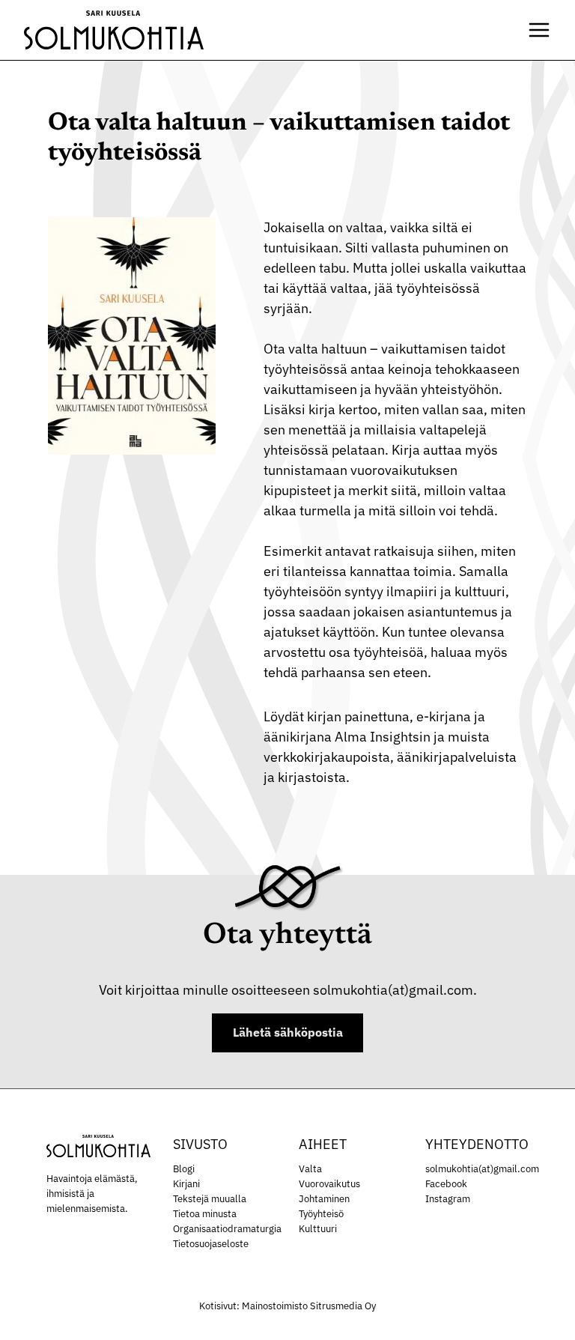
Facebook (446, 1183)
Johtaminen (324, 1198)
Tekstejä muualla (209, 1198)
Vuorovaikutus (329, 1183)
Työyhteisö (321, 1213)
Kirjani (186, 1183)
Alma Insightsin (383, 736)
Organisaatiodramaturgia (227, 1228)
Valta (310, 1168)
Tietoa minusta (205, 1213)
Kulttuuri (318, 1228)
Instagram (447, 1198)
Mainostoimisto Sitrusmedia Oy (309, 1306)
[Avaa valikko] (539, 30)
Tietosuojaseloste (211, 1243)
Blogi (184, 1168)
